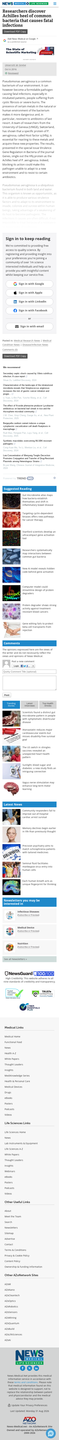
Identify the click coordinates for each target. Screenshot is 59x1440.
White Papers (12, 1058)
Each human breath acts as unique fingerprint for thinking (39, 882)
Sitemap (9, 1233)
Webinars (10, 1171)
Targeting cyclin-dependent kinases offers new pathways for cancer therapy (38, 516)
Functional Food (13, 1042)
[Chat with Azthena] (51, 1433)
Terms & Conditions (15, 1250)
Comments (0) (10, 349)
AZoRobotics (11, 1306)
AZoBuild (9, 1328)
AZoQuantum (12, 1323)
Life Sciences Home (15, 1132)
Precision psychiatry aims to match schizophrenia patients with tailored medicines (38, 849)
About (8, 1210)
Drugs (8, 1092)
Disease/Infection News (35, 344)
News (8, 1047)
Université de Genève (15, 65)
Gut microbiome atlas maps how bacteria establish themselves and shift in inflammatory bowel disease (37, 499)
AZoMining (10, 1317)
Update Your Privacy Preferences (29, 1405)
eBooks (8, 1098)
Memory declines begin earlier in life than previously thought (39, 830)
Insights (9, 1070)
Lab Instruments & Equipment (21, 1143)
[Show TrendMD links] (54, 478)
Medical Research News (27, 340)
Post (6, 695)
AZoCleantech (12, 1295)
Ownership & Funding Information (23, 1266)
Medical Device (26, 927)
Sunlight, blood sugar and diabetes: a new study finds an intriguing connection (39, 768)
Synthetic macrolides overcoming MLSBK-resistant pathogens (27, 442)
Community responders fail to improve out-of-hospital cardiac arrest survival (38, 814)
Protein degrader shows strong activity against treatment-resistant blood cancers (39, 608)
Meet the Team (13, 1216)
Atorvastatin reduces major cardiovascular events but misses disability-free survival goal (38, 734)
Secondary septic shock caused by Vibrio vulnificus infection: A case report (27, 375)
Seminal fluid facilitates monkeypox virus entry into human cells (37, 866)
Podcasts (9, 1109)
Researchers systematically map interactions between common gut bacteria (37, 553)
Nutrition (23, 943)
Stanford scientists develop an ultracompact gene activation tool (39, 535)
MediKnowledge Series (17, 1075)
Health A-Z (10, 1053)
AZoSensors (11, 1312)
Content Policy (12, 1261)
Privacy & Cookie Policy (17, 1255)
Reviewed (13, 73)
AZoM (8, 1284)
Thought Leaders (14, 1064)
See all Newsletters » (15, 959)
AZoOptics (10, 1300)
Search (8, 1222)
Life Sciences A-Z (14, 1148)
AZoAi (8, 1340)
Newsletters (11, 1227)
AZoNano (10, 1289)
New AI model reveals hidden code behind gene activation (38, 570)
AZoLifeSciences (13, 1334)
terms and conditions (26, 1382)
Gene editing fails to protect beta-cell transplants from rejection (37, 627)
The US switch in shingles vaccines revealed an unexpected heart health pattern (36, 752)
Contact (9, 1244)
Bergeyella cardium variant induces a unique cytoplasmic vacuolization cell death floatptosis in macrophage (26, 426)
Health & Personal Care (17, 1081)
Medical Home (12, 1036)
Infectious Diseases (28, 911)
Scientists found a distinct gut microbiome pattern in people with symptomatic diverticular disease (38, 717)
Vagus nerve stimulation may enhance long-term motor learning (38, 786)
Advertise (10, 1238)
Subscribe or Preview (28, 914)
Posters (9, 1103)
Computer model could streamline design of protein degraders (38, 590)
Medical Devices (13, 1086)
